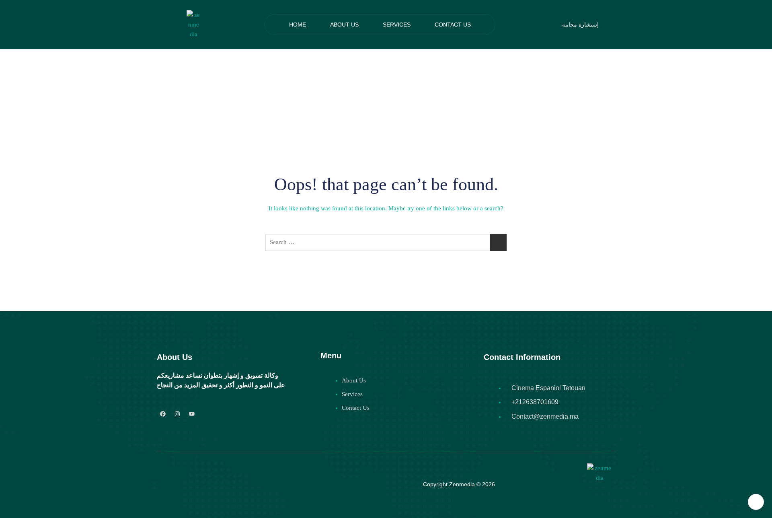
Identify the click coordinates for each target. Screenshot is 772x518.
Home (297, 24)
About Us (344, 24)
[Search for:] (386, 242)
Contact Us (453, 24)
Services (397, 24)
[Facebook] (163, 414)
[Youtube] (192, 414)
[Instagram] (177, 414)
